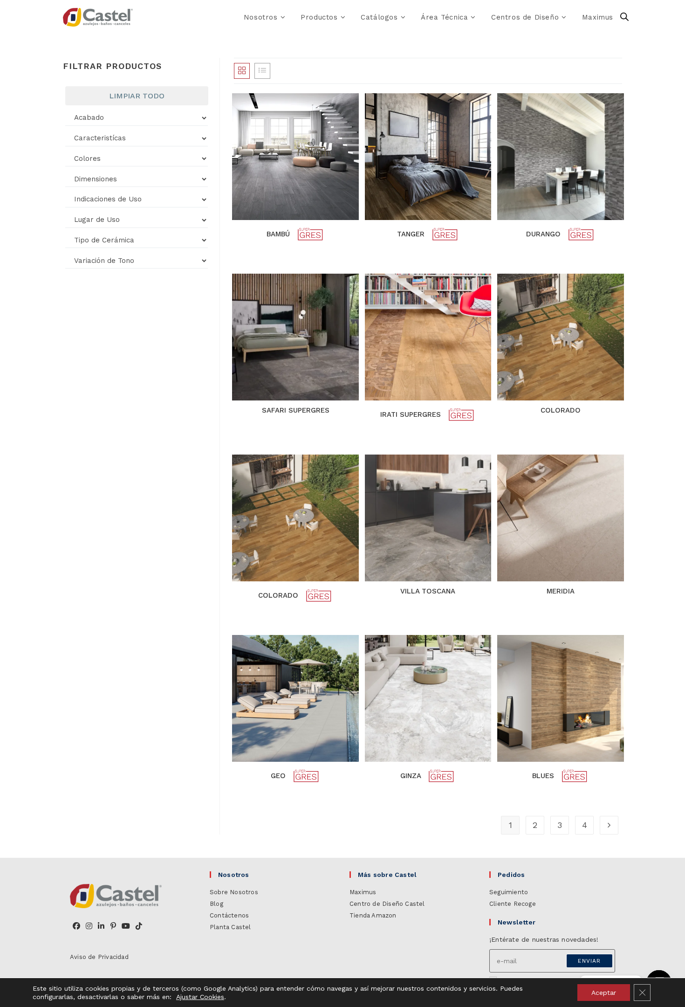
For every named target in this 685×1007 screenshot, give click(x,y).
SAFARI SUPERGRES (295, 410)
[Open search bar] (624, 17)
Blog (216, 903)
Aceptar (603, 992)
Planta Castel (230, 927)
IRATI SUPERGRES (411, 415)
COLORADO (561, 410)
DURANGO (544, 234)
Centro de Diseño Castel (387, 903)
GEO (279, 776)
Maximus (362, 892)
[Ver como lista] (262, 71)
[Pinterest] (113, 926)
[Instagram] (89, 926)
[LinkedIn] (101, 926)
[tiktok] (139, 926)
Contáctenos (229, 915)
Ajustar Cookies (200, 996)
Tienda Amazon (373, 915)
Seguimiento (508, 892)
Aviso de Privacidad (99, 956)
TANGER (412, 234)
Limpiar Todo (136, 95)
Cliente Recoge (512, 903)
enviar (589, 961)
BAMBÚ (279, 234)
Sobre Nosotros (234, 892)
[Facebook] (76, 926)
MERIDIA (561, 591)
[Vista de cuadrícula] (242, 71)
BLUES (544, 776)
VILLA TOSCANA (427, 591)
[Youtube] (126, 926)
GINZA (411, 776)
